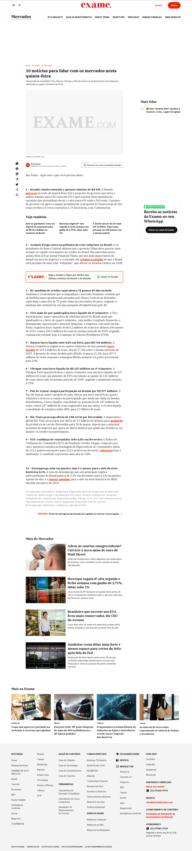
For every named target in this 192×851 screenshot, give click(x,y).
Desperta (124, 782)
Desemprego (33, 505)
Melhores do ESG (95, 825)
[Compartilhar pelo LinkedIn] (17, 173)
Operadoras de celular (39, 501)
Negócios (15, 818)
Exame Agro (43, 775)
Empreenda (126, 808)
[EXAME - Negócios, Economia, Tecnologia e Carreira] (96, 5)
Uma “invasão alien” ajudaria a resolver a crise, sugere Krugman (163, 110)
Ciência (41, 790)
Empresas (62, 491)
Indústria (48, 505)
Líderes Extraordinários (99, 796)
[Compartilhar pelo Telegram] (17, 179)
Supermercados (67, 498)
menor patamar (59, 479)
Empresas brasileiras (105, 491)
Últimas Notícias (19, 765)
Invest (37, 65)
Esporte (41, 769)
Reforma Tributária (96, 760)
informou (106, 450)
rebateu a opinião (91, 259)
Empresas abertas (80, 491)
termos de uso (33, 847)
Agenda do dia (77, 505)
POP (39, 795)
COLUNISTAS (17, 823)
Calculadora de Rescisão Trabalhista (69, 792)
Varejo (82, 498)
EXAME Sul (92, 770)
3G (95, 498)
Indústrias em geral (104, 495)
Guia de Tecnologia (68, 765)
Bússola (91, 776)
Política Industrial (96, 807)
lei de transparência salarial (98, 847)
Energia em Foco (95, 786)
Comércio (31, 495)
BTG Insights (55, 17)
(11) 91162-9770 (159, 790)
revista (124, 760)
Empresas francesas (75, 501)
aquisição (116, 420)
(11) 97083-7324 (159, 828)
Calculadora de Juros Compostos (69, 800)
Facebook (151, 775)
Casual (40, 759)
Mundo (40, 754)
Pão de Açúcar (97, 501)
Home (28, 65)
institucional (18, 847)
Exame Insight (18, 800)
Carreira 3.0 (126, 777)
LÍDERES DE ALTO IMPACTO (20, 772)
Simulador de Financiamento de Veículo (66, 810)
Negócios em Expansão (98, 830)
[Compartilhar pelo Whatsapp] (17, 163)
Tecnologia (42, 780)
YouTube (150, 759)
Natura (86, 495)
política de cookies (50, 847)
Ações (57, 501)
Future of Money (45, 785)
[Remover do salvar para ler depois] (17, 194)
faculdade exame (129, 754)
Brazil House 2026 (96, 765)
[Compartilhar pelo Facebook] (17, 168)
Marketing (42, 764)
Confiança (61, 505)
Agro (122, 803)
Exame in (124, 771)
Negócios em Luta (96, 802)
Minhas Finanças (152, 17)
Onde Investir (173, 17)
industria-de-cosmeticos (41, 498)
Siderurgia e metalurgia (54, 495)
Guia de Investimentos (79, 17)
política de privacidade (72, 847)
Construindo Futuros (97, 781)
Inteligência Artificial (17, 806)
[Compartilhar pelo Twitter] (17, 184)
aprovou (31, 193)
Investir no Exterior (96, 791)
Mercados (21, 16)
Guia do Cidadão (67, 760)
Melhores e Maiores (96, 819)
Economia (16, 789)
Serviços (75, 495)
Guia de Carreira (67, 776)
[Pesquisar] (20, 5)
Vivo (90, 498)
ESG (13, 794)
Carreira (15, 784)
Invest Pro (119, 17)
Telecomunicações (109, 498)
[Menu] (13, 5)
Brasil (14, 779)
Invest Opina (102, 17)
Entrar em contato (155, 786)
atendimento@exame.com (159, 802)
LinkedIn (150, 764)
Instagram (151, 769)
